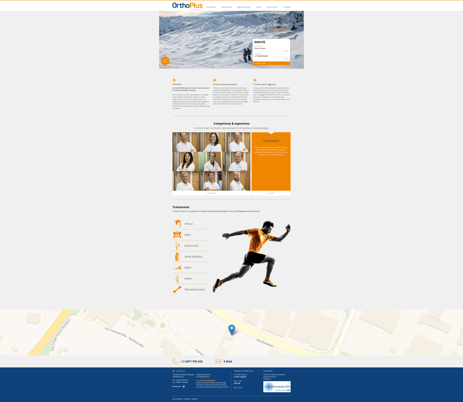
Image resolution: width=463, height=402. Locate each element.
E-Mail (228, 361)
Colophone (177, 399)
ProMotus (267, 379)
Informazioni (272, 7)
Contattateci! (271, 141)
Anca (187, 234)
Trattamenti (226, 7)
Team (258, 7)
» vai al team (211, 193)
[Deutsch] (287, 2)
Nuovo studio (260, 48)
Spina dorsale (193, 256)
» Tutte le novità (260, 63)
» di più (285, 51)
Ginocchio (191, 245)
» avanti (271, 193)
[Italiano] (289, 2)
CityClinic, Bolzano (269, 377)
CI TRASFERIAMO (261, 56)
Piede (187, 267)
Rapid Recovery (244, 7)
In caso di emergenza (205, 380)
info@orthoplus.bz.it (203, 374)
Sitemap (187, 399)
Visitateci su (176, 386)
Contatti (287, 7)
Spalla (188, 223)
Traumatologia (194, 289)
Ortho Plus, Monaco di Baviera (274, 374)
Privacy (195, 399)
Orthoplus (211, 7)
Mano (188, 278)
